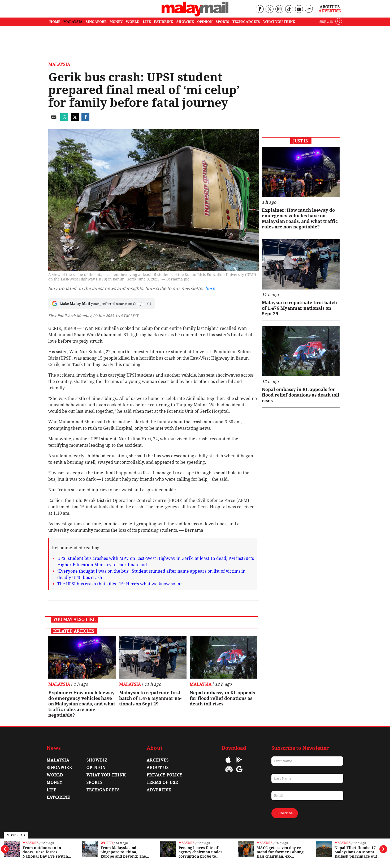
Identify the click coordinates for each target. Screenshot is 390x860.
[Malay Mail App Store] (228, 763)
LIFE (147, 22)
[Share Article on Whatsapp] (64, 119)
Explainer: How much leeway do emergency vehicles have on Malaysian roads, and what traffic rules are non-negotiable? (81, 704)
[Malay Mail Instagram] (279, 9)
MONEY (116, 22)
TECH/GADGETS (246, 22)
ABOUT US (158, 767)
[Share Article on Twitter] (75, 119)
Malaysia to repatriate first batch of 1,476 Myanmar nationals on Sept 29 (150, 698)
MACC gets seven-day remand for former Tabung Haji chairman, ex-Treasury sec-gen (280, 852)
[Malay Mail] (195, 15)
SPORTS (222, 22)
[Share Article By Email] (54, 119)
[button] (149, 303)
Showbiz (96, 760)
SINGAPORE (96, 22)
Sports (94, 782)
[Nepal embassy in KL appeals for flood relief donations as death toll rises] (223, 657)
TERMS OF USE (162, 782)
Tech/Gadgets (103, 789)
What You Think (279, 22)
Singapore (59, 767)
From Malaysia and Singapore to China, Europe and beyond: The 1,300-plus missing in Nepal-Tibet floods (123, 852)
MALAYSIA (73, 22)
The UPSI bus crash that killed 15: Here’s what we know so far (119, 583)
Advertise (330, 10)
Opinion (96, 767)
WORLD (133, 22)
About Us (330, 7)
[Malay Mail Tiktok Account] (289, 9)
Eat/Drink (59, 797)
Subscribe (285, 813)
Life (52, 789)
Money (54, 782)
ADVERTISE (159, 789)
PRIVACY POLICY (164, 775)
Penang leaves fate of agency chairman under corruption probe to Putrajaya (200, 852)
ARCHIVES (158, 760)
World (107, 843)
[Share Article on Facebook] (85, 119)
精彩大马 (326, 22)
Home (54, 22)
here (210, 288)
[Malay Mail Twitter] (269, 9)
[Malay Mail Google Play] (239, 763)
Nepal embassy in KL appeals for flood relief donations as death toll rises (222, 698)
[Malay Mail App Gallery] (229, 773)
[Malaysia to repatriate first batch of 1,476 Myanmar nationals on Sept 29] (153, 657)
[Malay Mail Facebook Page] (259, 9)
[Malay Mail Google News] (239, 773)
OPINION (205, 22)
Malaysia (30, 843)
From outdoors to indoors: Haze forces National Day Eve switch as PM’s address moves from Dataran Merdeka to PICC (47, 852)
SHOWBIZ (185, 22)
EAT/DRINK (163, 22)
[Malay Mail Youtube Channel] (299, 9)
